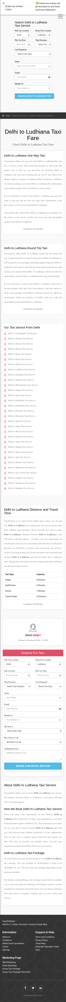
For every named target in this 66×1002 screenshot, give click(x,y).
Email (17, 73)
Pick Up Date (20, 40)
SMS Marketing (9, 962)
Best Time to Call (12, 738)
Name (18, 61)
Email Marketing (9, 965)
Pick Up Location (22, 31)
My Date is (9, 726)
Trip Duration (41, 40)
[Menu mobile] (60, 17)
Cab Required (21, 50)
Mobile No (19, 84)
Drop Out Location (43, 31)
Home (8, 116)
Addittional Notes (11, 749)
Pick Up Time (41, 671)
